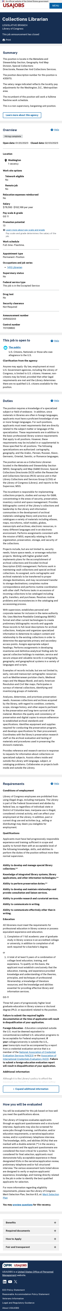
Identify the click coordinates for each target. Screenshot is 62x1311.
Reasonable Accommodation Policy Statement (25, 1294)
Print (8, 39)
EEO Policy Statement (13, 1290)
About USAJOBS (10, 1308)
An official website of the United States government (27, 1)
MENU (55, 5)
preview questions (23, 1204)
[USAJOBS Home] (14, 6)
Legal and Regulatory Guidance (18, 1303)
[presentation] (31, 162)
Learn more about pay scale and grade (25, 230)
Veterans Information (13, 1298)
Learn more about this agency (22, 115)
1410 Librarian (14, 267)
